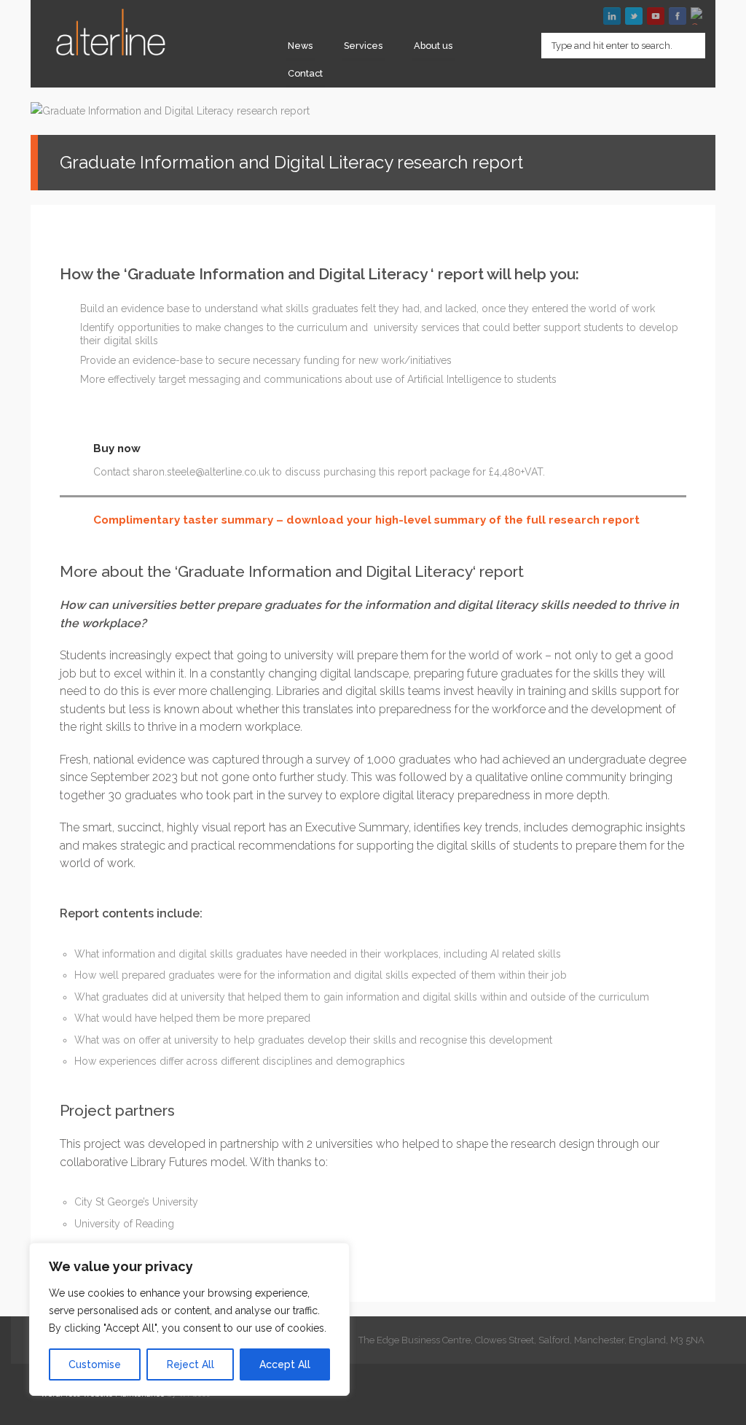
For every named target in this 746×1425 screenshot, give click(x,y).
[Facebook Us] (677, 16)
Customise (94, 1364)
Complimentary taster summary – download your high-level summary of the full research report (366, 520)
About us (433, 45)
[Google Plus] (699, 16)
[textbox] (623, 45)
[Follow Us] (634, 16)
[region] (189, 1319)
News (300, 45)
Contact (305, 73)
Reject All (190, 1364)
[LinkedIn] (612, 16)
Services (363, 45)
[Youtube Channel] (655, 16)
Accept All (284, 1364)
